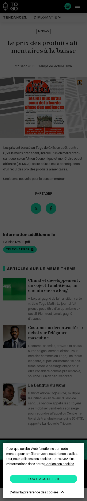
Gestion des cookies (59, 464)
